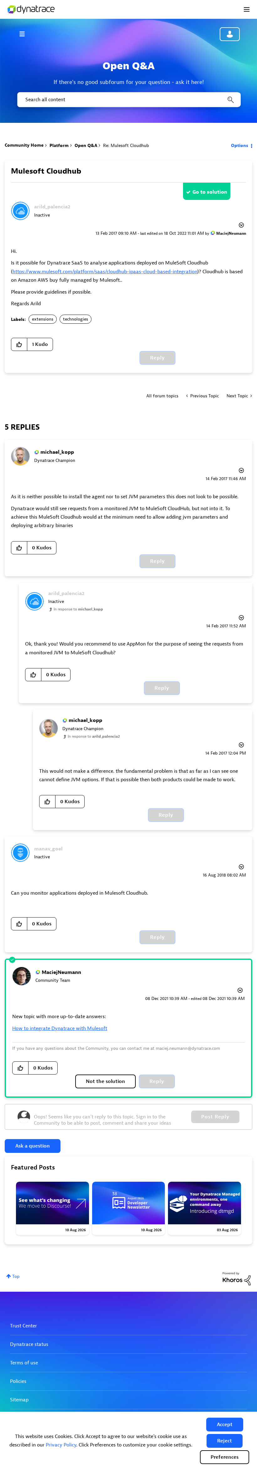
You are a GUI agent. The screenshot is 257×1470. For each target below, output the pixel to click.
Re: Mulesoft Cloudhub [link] (126, 145)
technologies (75, 319)
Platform (59, 145)
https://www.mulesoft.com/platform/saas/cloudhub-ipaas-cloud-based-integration (105, 272)
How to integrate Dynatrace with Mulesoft (59, 1028)
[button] (224, 1424)
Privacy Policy (61, 1445)
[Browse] (25, 34)
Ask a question (32, 1146)
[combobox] (128, 99)
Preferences (225, 1457)
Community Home (24, 145)
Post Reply (215, 1117)
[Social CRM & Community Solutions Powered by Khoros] (237, 1278)
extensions (42, 319)
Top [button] (15, 1276)
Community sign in (230, 34)
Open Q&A (86, 145)
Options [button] (239, 145)
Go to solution (209, 192)
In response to (78, 609)
